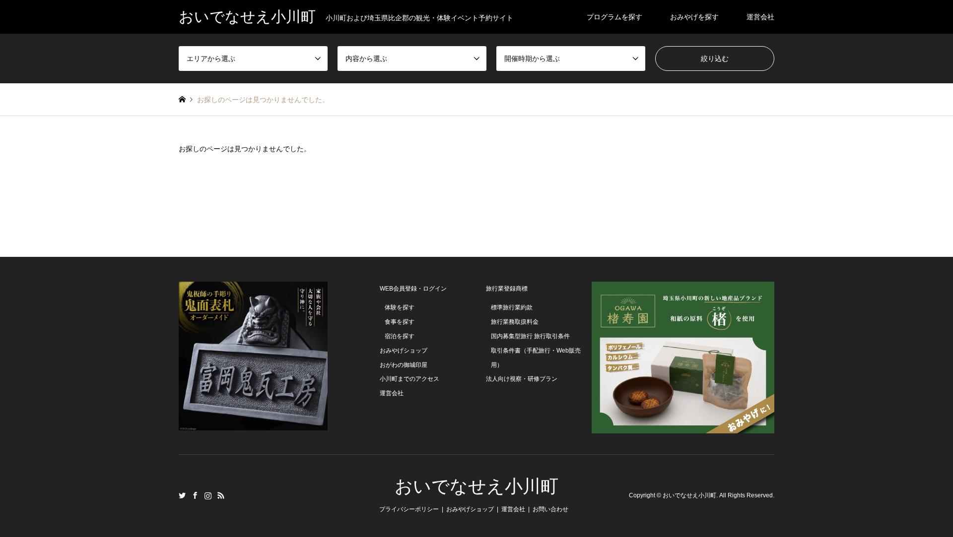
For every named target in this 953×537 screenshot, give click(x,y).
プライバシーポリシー (409, 509)
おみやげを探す (694, 17)
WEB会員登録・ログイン (413, 288)
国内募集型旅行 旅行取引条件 (530, 336)
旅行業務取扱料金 (515, 321)
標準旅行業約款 (512, 307)
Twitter (182, 495)
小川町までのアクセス (409, 378)
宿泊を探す (399, 336)
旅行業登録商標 (507, 288)
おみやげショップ (403, 350)
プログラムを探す (614, 17)
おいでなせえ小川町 (476, 486)
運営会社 (760, 17)
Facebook (195, 495)
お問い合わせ (550, 509)
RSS (220, 495)
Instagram (207, 495)
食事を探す (399, 321)
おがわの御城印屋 (403, 364)
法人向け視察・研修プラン (521, 378)
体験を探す (399, 307)
